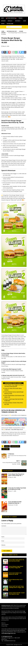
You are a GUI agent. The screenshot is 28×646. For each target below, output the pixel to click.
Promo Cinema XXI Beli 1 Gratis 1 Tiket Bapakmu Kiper (17, 593)
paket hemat (5, 449)
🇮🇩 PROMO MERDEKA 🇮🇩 (11, 18)
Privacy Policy (4, 626)
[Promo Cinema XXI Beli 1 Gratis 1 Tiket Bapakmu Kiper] (5, 594)
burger (7, 446)
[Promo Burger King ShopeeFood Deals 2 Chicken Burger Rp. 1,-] (4, 478)
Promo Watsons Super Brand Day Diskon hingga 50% (16, 567)
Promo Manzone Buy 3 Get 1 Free (16, 580)
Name (2, 536)
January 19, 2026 (14, 505)
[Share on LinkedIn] (7, 52)
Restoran (17, 20)
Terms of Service (4, 624)
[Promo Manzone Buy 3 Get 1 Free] (5, 581)
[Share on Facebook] (2, 52)
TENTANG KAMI (10, 23)
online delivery (15, 446)
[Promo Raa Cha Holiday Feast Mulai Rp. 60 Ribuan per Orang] (4, 492)
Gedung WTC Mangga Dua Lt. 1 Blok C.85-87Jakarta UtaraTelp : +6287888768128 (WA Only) (10, 638)
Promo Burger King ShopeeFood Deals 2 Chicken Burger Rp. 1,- (16, 474)
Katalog (10, 20)
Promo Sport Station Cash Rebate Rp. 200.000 (15, 573)
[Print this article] (14, 52)
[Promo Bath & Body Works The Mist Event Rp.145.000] (5, 561)
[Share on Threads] (25, 52)
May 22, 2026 (6, 46)
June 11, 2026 (13, 491)
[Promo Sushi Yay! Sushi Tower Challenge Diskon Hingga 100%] (5, 588)
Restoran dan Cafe (12, 31)
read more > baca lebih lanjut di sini (14, 429)
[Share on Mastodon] (18, 52)
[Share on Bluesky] (23, 52)
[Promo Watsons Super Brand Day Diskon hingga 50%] (5, 568)
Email (2, 541)
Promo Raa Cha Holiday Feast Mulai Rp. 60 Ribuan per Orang (17, 488)
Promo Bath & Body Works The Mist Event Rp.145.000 (16, 560)
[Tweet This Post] (5, 52)
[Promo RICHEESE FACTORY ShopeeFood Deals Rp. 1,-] (4, 506)
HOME (2, 18)
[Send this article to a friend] (11, 52)
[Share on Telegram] (21, 52)
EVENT (24, 20)
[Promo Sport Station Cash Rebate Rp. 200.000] (5, 574)
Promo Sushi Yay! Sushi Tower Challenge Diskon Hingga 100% (16, 586)
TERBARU (20, 18)
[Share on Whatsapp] (16, 52)
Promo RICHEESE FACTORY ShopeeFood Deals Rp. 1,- (15, 502)
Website (3, 545)
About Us (3, 623)
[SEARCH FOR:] (14, 26)
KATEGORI (3, 20)
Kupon (2, 23)
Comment (3, 526)
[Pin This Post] (9, 52)
